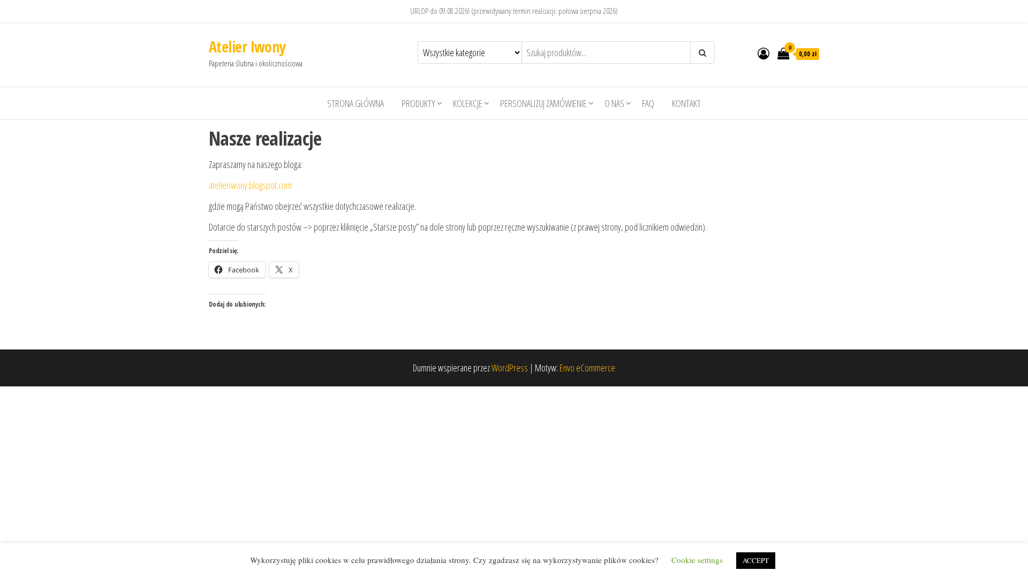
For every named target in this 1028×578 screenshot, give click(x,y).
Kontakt (686, 103)
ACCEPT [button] (756, 560)
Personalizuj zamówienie (543, 103)
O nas (614, 103)
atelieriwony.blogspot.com (250, 185)
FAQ (648, 103)
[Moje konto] (763, 53)
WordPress (510, 367)
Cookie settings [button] (697, 559)
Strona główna (355, 103)
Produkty (418, 103)
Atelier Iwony (247, 46)
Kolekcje (467, 103)
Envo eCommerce (587, 367)
